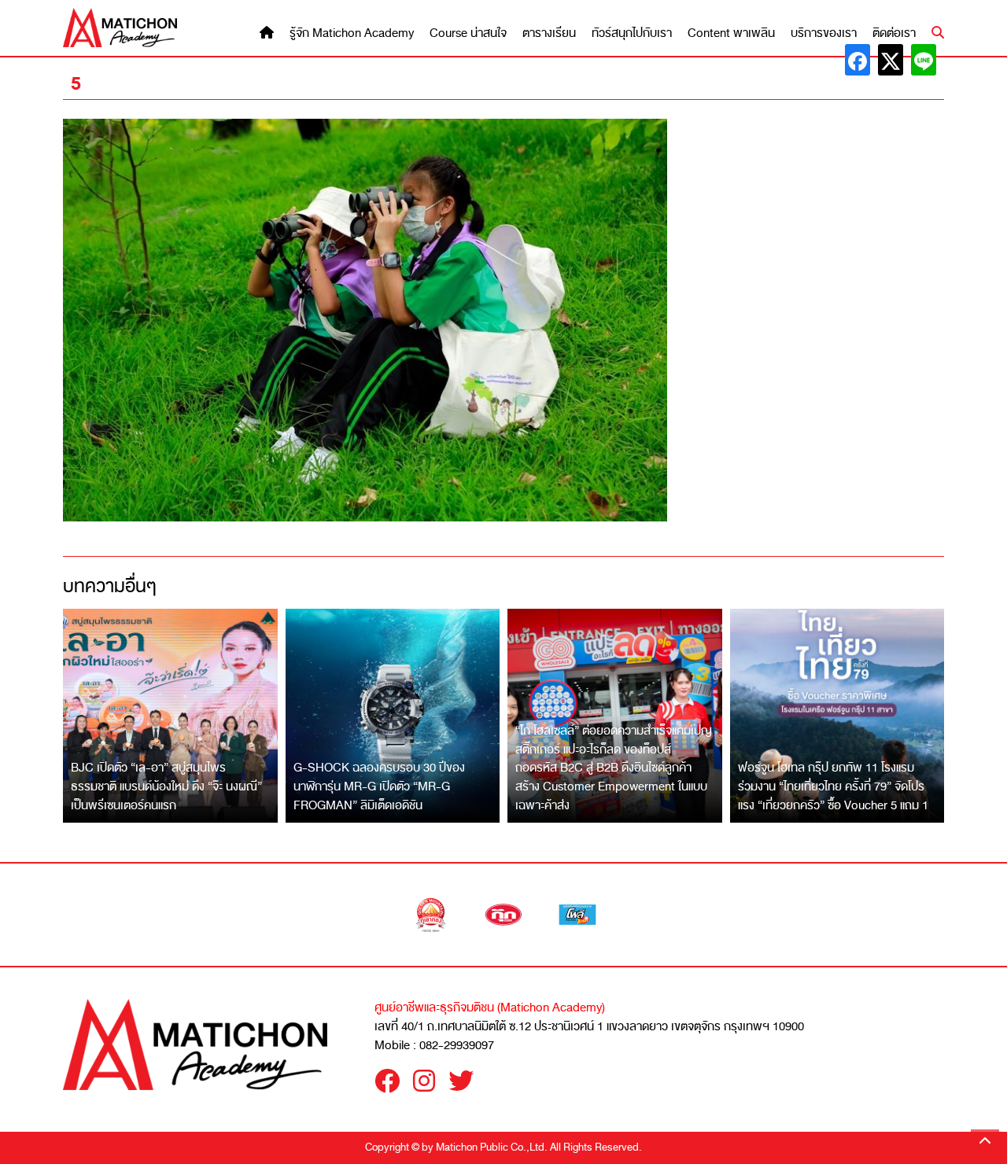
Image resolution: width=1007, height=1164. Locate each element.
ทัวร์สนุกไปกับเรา (632, 33)
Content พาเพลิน (731, 33)
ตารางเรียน (549, 33)
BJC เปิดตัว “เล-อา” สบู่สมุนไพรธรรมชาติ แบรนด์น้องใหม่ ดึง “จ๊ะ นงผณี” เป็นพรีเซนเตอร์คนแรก (166, 786)
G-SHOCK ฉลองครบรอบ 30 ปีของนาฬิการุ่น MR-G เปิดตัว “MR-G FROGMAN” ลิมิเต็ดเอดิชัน (379, 786)
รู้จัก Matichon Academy (352, 33)
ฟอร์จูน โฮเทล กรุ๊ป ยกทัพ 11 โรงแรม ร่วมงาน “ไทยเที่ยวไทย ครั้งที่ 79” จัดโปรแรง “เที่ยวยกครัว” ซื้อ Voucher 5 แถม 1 (833, 786)
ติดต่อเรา (894, 33)
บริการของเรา (824, 33)
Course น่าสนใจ (468, 33)
